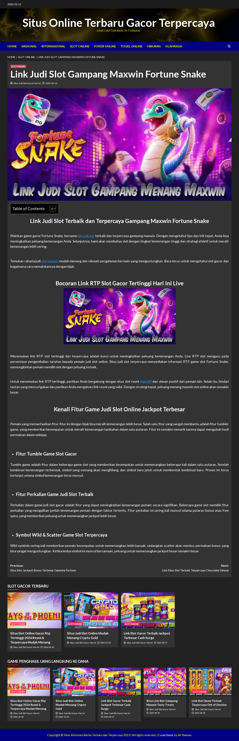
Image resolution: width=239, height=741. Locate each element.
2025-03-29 (154, 713)
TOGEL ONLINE (131, 46)
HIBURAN (154, 46)
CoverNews (165, 735)
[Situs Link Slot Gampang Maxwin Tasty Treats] (165, 682)
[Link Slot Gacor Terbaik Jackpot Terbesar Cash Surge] (148, 610)
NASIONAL (29, 46)
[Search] (229, 46)
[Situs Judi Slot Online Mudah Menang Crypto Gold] (91, 610)
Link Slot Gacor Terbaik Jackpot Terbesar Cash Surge (116, 704)
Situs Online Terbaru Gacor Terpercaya (118, 22)
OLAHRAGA (173, 46)
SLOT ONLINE (79, 46)
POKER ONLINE (105, 46)
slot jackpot (49, 261)
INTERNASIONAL (53, 46)
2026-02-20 (48, 647)
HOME (12, 46)
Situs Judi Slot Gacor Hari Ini (27, 83)
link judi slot (86, 236)
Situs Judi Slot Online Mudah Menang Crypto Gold (71, 704)
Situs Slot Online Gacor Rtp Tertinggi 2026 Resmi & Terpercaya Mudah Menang (30, 637)
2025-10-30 (105, 642)
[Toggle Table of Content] (50, 209)
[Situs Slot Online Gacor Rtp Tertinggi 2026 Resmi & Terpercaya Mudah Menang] (34, 610)
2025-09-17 (162, 642)
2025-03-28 (200, 713)
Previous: (43, 568)
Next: (195, 568)
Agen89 (146, 381)
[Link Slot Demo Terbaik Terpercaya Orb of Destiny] (210, 682)
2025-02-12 (51, 83)
